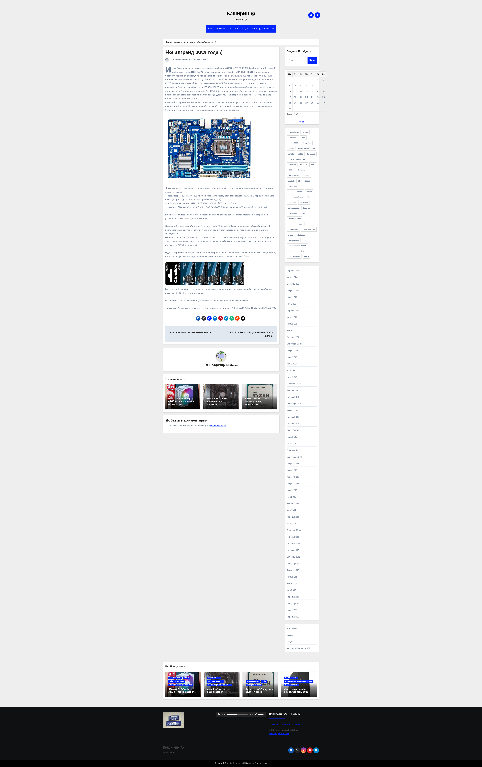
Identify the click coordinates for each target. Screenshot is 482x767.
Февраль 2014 (294, 530)
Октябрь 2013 (293, 557)
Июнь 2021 (292, 364)
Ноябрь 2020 (293, 397)
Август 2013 (293, 570)
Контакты (221, 29)
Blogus (248, 763)
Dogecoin (311, 154)
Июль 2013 (292, 577)
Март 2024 (292, 277)
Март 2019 (292, 443)
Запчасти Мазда (295, 191)
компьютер (293, 229)
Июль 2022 (292, 324)
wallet (307, 181)
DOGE (300, 154)
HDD (312, 164)
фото (306, 256)
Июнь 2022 (292, 330)
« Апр (301, 122)
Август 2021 (293, 350)
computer (307, 143)
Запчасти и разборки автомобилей (286, 724)
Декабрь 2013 (293, 543)
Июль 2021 (292, 357)
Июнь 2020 (292, 410)
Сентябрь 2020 (294, 404)
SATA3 (291, 181)
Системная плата (295, 197)
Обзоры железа (176, 681)
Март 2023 (292, 317)
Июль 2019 (292, 437)
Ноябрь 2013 (293, 550)
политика (292, 251)
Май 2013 (291, 590)
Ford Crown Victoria (296, 159)
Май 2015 (291, 497)
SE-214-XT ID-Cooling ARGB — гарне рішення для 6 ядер (181, 401)
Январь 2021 (293, 390)
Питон (309, 191)
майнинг (301, 235)
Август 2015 (293, 483)
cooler (291, 148)
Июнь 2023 (292, 304)
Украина (311, 197)
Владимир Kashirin (181, 59)
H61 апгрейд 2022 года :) (194, 52)
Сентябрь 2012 (294, 603)
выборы (306, 208)
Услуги (245, 29)
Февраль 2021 (294, 384)
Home (211, 29)
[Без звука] (256, 714)
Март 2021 (292, 377)
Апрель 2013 (293, 597)
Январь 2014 (293, 537)
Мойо (186, 678)
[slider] (237, 714)
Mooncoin (301, 170)
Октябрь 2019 (293, 424)
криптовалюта (309, 229)
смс (302, 251)
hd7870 (303, 164)
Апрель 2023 (293, 310)
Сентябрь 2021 (294, 344)
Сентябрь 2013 (294, 563)
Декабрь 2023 (293, 284)
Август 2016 (293, 477)
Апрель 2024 (293, 270)
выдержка (292, 213)
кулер (290, 235)
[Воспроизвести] (219, 714)
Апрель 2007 (293, 617)
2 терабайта (293, 132)
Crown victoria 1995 (306, 148)
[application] (241, 714)
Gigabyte (292, 164)
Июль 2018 (292, 470)
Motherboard (293, 175)
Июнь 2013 (292, 583)
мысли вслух (293, 240)
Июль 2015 (292, 490)
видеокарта (293, 208)
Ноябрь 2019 (293, 417)
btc (303, 137)
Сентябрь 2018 (294, 457)
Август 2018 (293, 463)
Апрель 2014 (293, 517)
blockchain (292, 137)
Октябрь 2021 (293, 337)
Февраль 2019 (294, 450)
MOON (290, 170)
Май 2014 (291, 510)
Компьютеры (175, 678)
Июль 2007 (292, 610)
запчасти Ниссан (295, 224)
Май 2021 (291, 370)
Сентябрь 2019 (294, 430)
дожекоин (306, 213)
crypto (291, 154)
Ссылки (234, 29)
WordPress (292, 186)
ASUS (305, 132)
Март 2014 (292, 523)
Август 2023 (293, 290)
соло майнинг (294, 256)
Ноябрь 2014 (293, 503)
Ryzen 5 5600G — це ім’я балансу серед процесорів (258, 401)
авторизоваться (218, 426)
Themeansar (261, 763)
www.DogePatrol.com (279, 733)
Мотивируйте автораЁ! (263, 29)
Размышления (291, 685)
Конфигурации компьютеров (298, 681)
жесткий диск (294, 218)
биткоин (292, 202)
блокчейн (304, 202)
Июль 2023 (292, 297)
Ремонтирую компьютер (180, 685)
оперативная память (297, 245)
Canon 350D (293, 143)
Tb (299, 181)
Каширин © (241, 13)
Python (306, 175)
